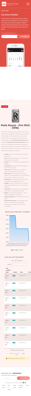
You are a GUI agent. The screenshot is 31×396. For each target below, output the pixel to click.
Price (21, 272)
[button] (13, 250)
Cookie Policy (14, 386)
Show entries (17, 260)
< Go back (4, 106)
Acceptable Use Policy (21, 386)
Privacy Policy (3, 386)
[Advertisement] (15, 83)
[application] (17, 231)
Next (23, 353)
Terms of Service (9, 387)
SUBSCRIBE (23, 36)
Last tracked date (8, 270)
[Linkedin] (25, 382)
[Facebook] (23, 382)
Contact (27, 385)
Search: (9, 264)
